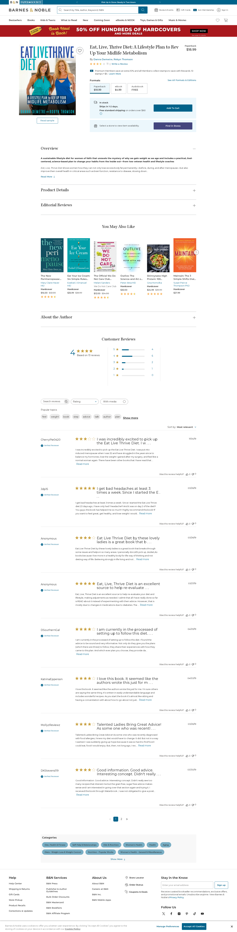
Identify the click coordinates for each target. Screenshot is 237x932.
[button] (118, 466)
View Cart (228, 912)
